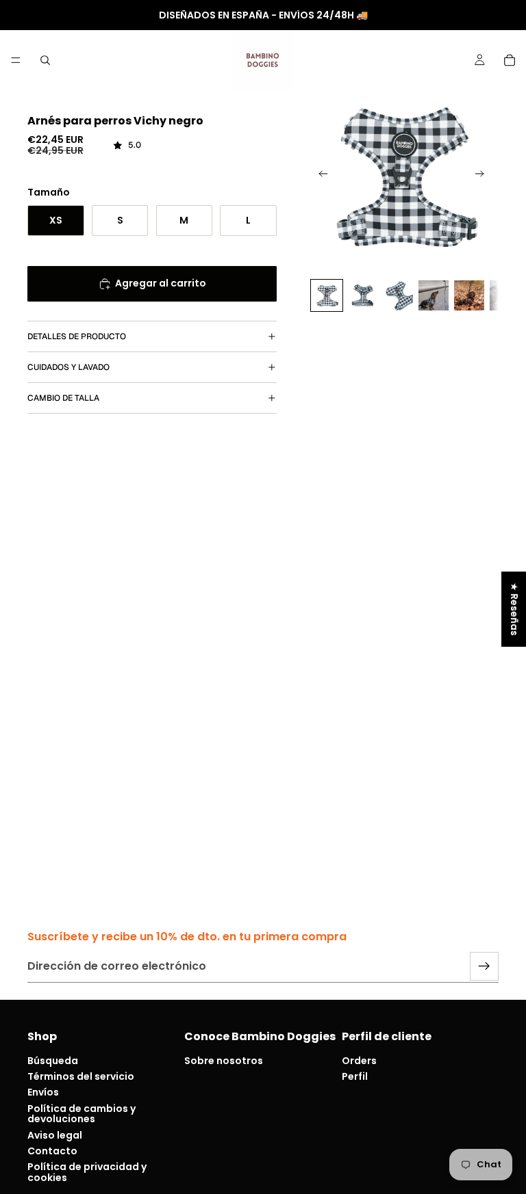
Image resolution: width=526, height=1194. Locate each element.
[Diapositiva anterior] (319, 176)
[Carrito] (509, 60)
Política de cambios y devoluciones (81, 1114)
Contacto (52, 1151)
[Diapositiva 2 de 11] (362, 295)
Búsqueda (52, 1060)
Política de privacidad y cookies (87, 1172)
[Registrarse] (484, 966)
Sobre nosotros (223, 1060)
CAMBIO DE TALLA (63, 398)
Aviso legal (54, 1134)
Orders (359, 1060)
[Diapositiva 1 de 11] (327, 295)
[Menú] (16, 60)
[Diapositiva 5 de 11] (469, 295)
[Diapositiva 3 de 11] (398, 295)
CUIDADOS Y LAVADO (68, 367)
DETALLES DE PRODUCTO (76, 336)
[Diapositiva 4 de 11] (433, 295)
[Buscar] (45, 60)
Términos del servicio (80, 1076)
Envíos (43, 1092)
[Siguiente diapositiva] (483, 176)
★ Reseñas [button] (514, 609)
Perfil (355, 1076)
